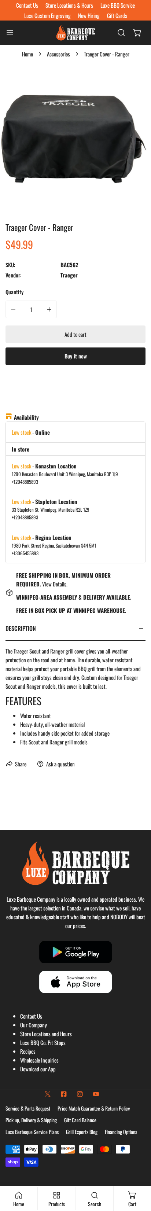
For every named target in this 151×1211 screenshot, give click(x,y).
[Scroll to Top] (137, 1172)
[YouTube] (96, 1094)
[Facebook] (64, 1094)
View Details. (54, 584)
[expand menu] (9, 33)
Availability (26, 417)
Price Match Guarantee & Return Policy (94, 1108)
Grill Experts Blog (81, 1131)
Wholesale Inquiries (39, 1060)
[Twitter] (48, 1094)
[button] (137, 33)
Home (27, 54)
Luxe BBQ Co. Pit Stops (43, 1042)
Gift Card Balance (80, 1120)
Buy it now (76, 356)
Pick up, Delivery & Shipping (31, 1120)
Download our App (38, 1069)
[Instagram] (80, 1094)
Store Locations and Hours (46, 1034)
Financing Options (121, 1131)
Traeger (69, 275)
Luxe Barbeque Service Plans (32, 1131)
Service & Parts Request (27, 1108)
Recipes (28, 1051)
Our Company (33, 1025)
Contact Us (31, 1016)
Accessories (58, 54)
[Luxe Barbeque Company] (75, 33)
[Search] (121, 33)
